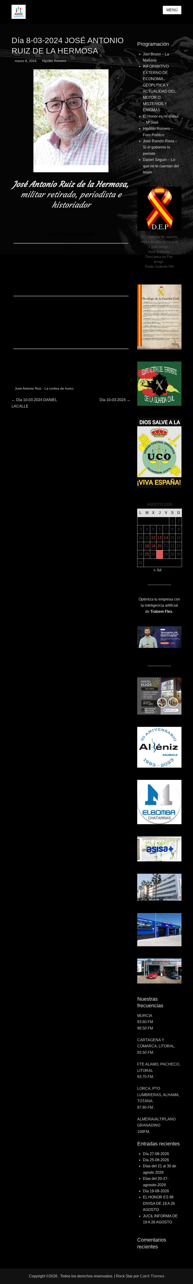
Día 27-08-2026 (156, 1154)
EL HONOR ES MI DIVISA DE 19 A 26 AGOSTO (159, 1203)
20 (159, 546)
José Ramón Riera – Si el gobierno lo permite (160, 147)
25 (147, 554)
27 (159, 554)
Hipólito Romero (54, 61)
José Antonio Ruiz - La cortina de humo (44, 388)
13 (159, 538)
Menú (172, 10)
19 (153, 546)
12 (153, 538)
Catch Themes (152, 1276)
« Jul (157, 570)
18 (147, 546)
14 (166, 538)
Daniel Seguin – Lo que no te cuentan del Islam (161, 166)
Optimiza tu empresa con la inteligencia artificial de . (159, 605)
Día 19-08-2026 (156, 1191)
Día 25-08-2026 (156, 1160)
